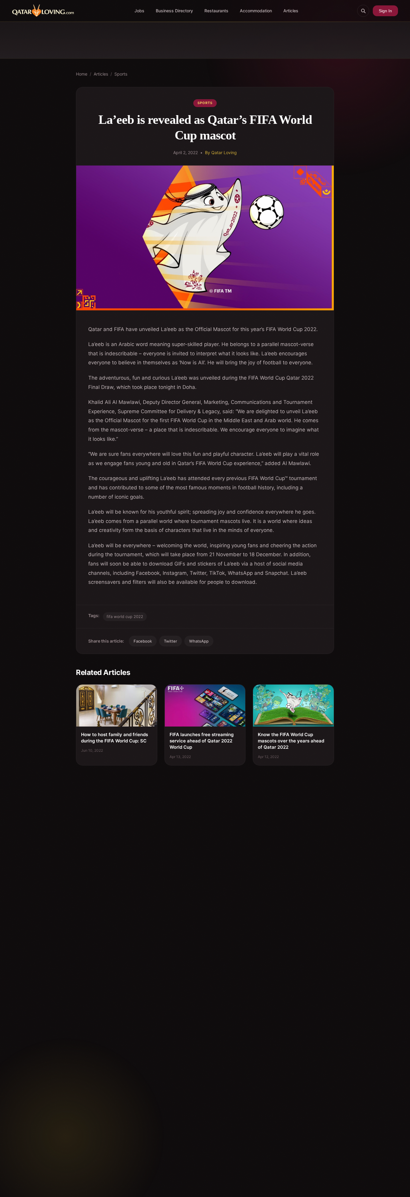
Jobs (139, 10)
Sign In (385, 10)
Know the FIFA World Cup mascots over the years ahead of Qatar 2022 (291, 741)
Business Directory (174, 10)
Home (81, 73)
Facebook (143, 641)
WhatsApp (199, 641)
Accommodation (256, 10)
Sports (120, 73)
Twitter (170, 641)
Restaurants (216, 10)
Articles (290, 10)
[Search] (363, 11)
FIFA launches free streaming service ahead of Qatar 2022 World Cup (202, 741)
